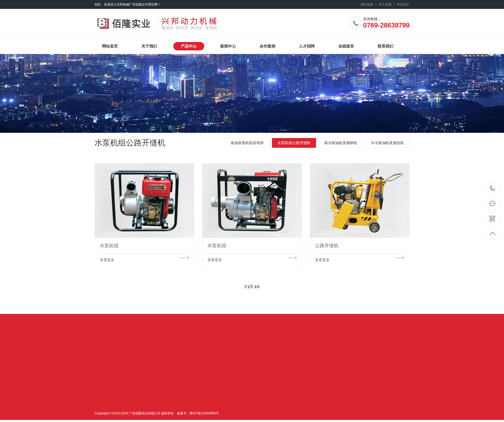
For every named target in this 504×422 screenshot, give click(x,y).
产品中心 (189, 46)
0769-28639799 (493, 189)
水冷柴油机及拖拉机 (387, 143)
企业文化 (101, 390)
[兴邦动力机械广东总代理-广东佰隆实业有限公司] (162, 21)
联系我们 (403, 4)
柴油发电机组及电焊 (247, 143)
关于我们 (149, 46)
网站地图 (367, 4)
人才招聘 (307, 46)
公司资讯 (174, 390)
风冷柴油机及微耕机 (340, 143)
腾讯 (120, 351)
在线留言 (346, 46)
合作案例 (267, 46)
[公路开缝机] (360, 200)
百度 (164, 351)
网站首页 (110, 46)
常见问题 (174, 406)
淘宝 (142, 351)
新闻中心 (228, 46)
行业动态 (174, 398)
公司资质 (101, 398)
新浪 (131, 351)
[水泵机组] (144, 200)
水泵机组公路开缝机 (294, 143)
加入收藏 (385, 4)
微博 (153, 351)
